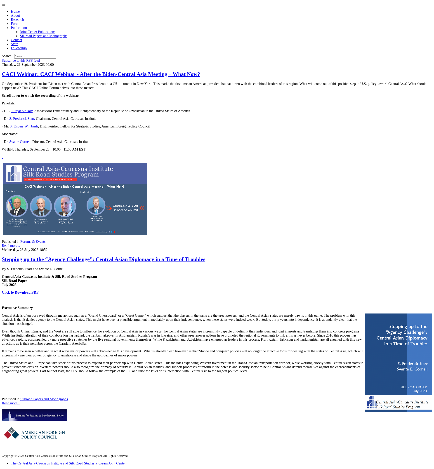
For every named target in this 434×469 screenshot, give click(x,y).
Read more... (11, 245)
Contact (16, 40)
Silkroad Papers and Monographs (43, 36)
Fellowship (19, 48)
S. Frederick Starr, (22, 118)
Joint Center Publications (37, 32)
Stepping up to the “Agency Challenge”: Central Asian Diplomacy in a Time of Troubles (103, 259)
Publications (19, 28)
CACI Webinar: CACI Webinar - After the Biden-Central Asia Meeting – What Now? (101, 74)
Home (15, 11)
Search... (8, 56)
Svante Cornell (20, 142)
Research (17, 19)
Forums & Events (32, 241)
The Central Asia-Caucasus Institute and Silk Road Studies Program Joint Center (68, 463)
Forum (15, 24)
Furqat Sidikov (22, 111)
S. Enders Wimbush (24, 126)
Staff (14, 44)
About (15, 15)
